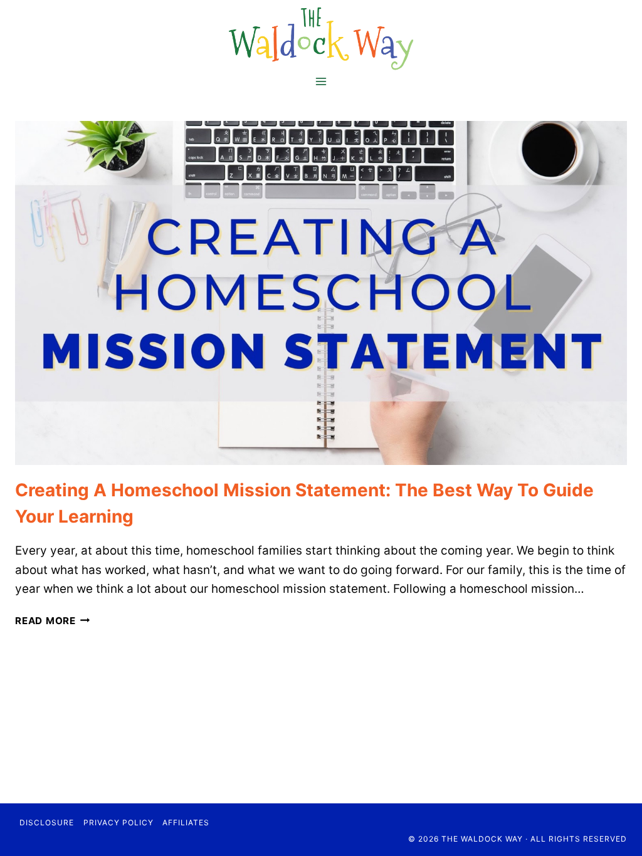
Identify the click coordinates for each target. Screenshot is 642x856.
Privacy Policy (118, 822)
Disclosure (46, 822)
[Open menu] (321, 81)
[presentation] (321, 293)
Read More (52, 621)
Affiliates (185, 822)
